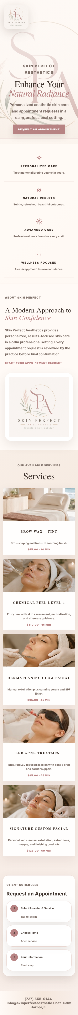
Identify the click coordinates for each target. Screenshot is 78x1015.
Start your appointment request (33, 362)
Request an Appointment (39, 129)
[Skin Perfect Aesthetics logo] (14, 15)
